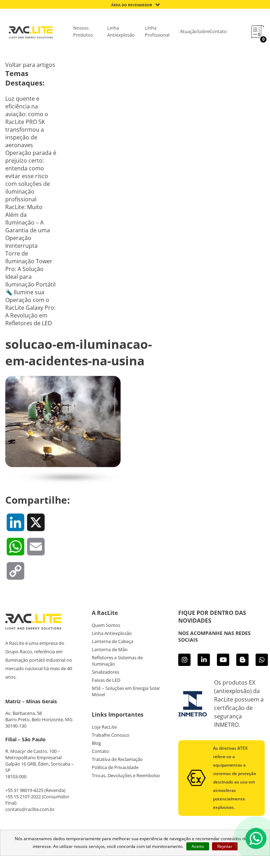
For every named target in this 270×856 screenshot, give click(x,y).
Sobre (203, 31)
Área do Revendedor (131, 4)
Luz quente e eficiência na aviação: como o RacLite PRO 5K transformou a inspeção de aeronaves (26, 122)
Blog (96, 743)
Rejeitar (224, 846)
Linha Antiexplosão (121, 31)
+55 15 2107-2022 (23, 796)
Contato (218, 31)
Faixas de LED (106, 680)
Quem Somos (106, 625)
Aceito (198, 846)
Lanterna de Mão (110, 649)
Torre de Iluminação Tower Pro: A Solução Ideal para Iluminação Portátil (30, 269)
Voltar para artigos (30, 65)
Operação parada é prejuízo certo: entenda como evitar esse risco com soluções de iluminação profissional (30, 176)
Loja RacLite (104, 727)
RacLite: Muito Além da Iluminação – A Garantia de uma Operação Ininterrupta (27, 226)
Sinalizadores (105, 672)
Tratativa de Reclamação (117, 759)
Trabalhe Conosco (110, 735)
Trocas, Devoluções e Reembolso (126, 775)
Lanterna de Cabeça (112, 641)
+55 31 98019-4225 (24, 790)
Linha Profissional (157, 31)
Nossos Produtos (83, 31)
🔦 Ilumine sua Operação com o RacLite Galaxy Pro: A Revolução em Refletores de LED (30, 307)
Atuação (188, 31)
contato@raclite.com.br (29, 809)
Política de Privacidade (115, 767)
